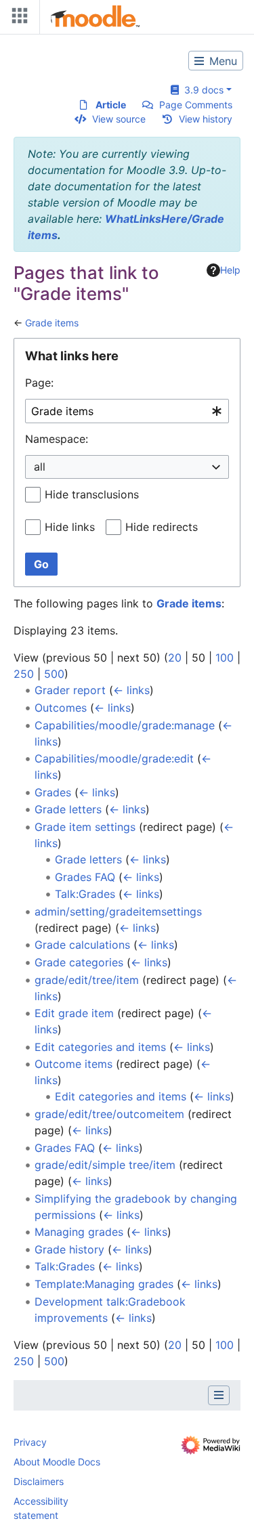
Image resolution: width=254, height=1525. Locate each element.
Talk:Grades (85, 894)
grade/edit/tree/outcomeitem (109, 1114)
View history (205, 119)
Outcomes (61, 707)
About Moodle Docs (57, 1461)
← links (131, 690)
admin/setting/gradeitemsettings (118, 911)
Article (111, 104)
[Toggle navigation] (17, 18)
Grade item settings (85, 827)
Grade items (52, 322)
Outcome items (73, 1064)
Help (230, 270)
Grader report (70, 690)
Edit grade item (74, 1013)
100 (224, 657)
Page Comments (195, 104)
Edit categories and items (100, 1047)
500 (54, 674)
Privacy (30, 1442)
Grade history (69, 1249)
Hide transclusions (92, 494)
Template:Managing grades (104, 1284)
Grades (53, 792)
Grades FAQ (85, 877)
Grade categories (79, 962)
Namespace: (56, 439)
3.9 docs (201, 89)
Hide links (70, 527)
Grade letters (68, 809)
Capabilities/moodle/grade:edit (114, 758)
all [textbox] (39, 466)
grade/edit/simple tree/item (105, 1165)
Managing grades (79, 1232)
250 (24, 674)
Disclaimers (39, 1481)
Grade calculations (82, 944)
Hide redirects (161, 527)
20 (175, 657)
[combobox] (127, 411)
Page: (39, 382)
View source (119, 119)
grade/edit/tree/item (87, 980)
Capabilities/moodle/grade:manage (125, 725)
